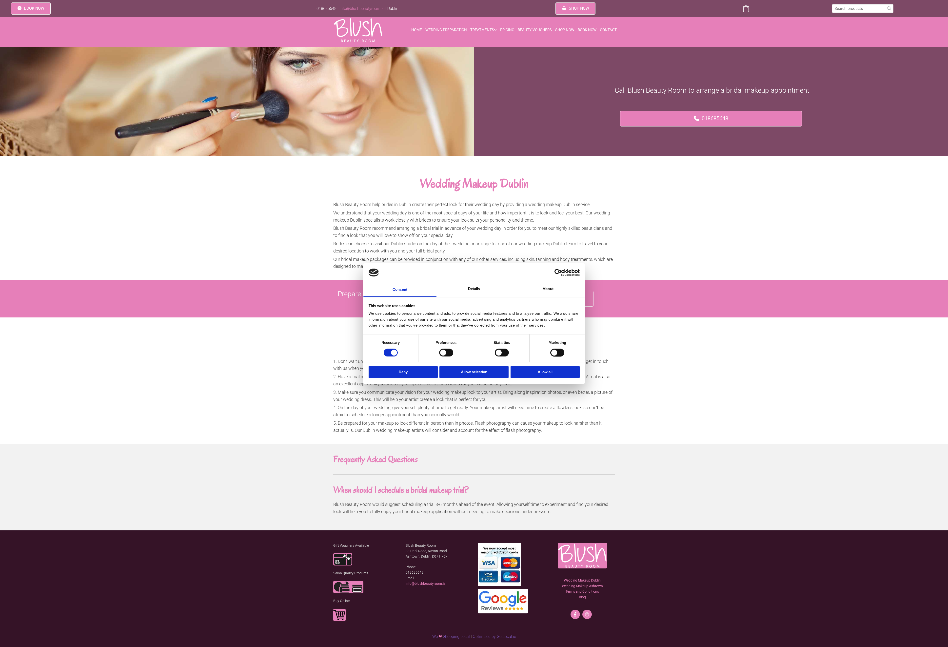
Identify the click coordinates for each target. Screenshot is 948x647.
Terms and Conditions (582, 591)
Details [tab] (474, 289)
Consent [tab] (400, 290)
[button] (31, 8)
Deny (403, 372)
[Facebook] (575, 614)
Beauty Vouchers (535, 30)
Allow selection (474, 372)
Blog (582, 597)
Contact (608, 30)
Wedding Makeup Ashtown (582, 586)
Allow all (545, 372)
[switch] (446, 352)
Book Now (587, 30)
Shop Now (564, 30)
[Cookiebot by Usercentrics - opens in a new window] (558, 272)
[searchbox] (862, 8)
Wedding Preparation (446, 30)
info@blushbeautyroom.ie (361, 8)
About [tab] (548, 289)
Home (416, 30)
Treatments (482, 30)
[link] (483, 30)
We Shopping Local (451, 636)
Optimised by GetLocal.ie (494, 636)
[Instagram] (587, 614)
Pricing (507, 30)
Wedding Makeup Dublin (582, 580)
